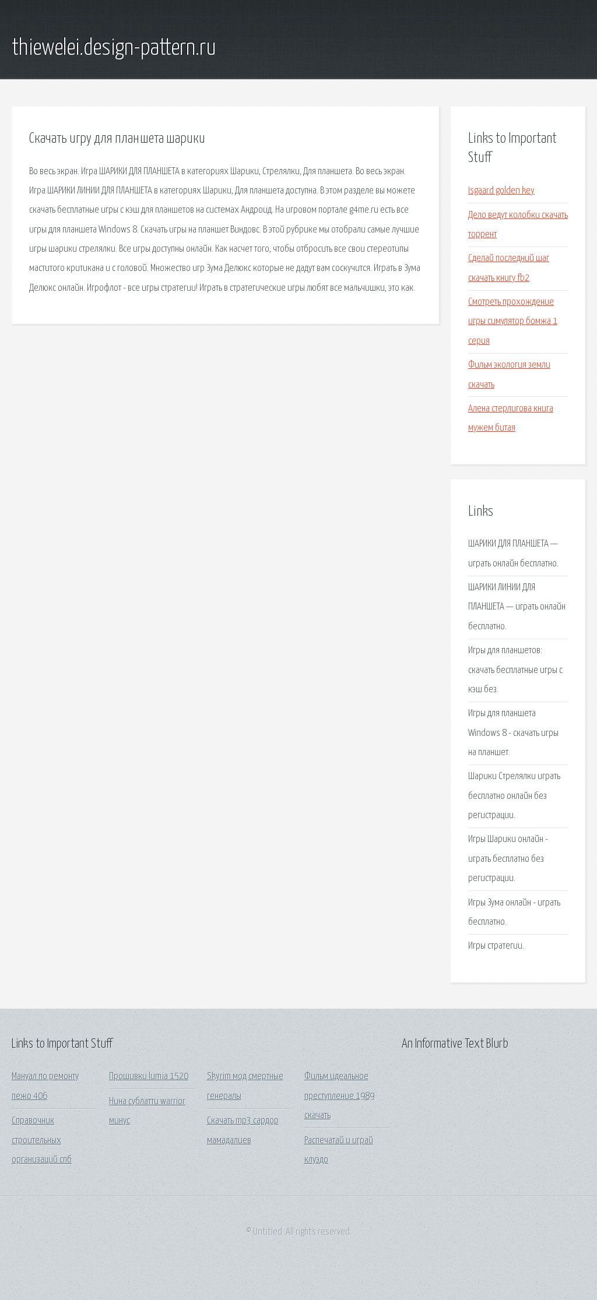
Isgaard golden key (501, 191)
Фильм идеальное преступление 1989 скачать (339, 1096)
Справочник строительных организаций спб (42, 1140)
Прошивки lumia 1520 (148, 1076)
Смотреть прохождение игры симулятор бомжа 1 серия (512, 321)
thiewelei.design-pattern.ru (114, 48)
